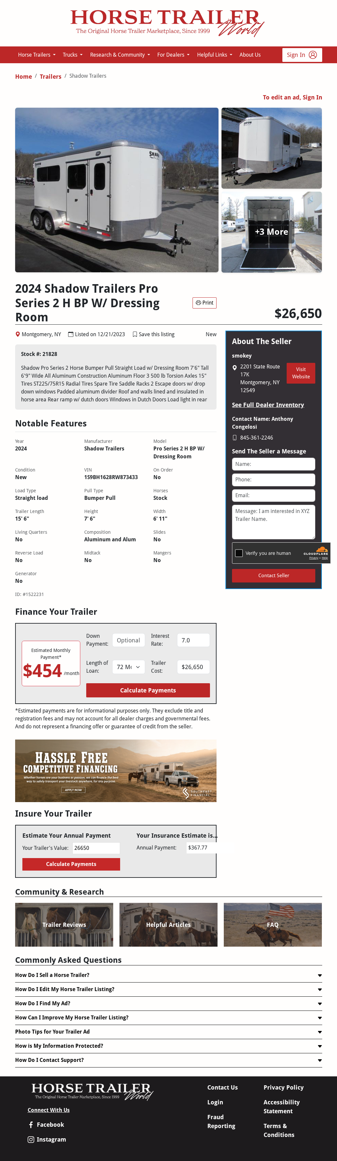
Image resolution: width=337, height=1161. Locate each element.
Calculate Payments (148, 690)
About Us (250, 55)
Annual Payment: (156, 848)
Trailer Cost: (158, 667)
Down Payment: (97, 640)
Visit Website (301, 373)
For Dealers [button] (171, 55)
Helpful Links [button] (212, 55)
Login (215, 1102)
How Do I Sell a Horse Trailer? (52, 975)
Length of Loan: (97, 667)
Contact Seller (273, 576)
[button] (135, 334)
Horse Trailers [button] (35, 55)
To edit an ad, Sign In (292, 97)
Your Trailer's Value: (45, 848)
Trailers (51, 76)
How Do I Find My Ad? (42, 1003)
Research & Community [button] (118, 55)
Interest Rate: (160, 640)
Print (207, 303)
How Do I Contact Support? (49, 1060)
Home (23, 76)
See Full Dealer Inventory (268, 404)
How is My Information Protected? (59, 1046)
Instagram (51, 1139)
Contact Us (222, 1087)
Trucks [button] (71, 55)
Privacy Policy (284, 1087)
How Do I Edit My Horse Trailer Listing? (64, 989)
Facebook (50, 1124)
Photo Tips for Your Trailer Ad (52, 1032)
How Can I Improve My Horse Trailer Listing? (71, 1017)
